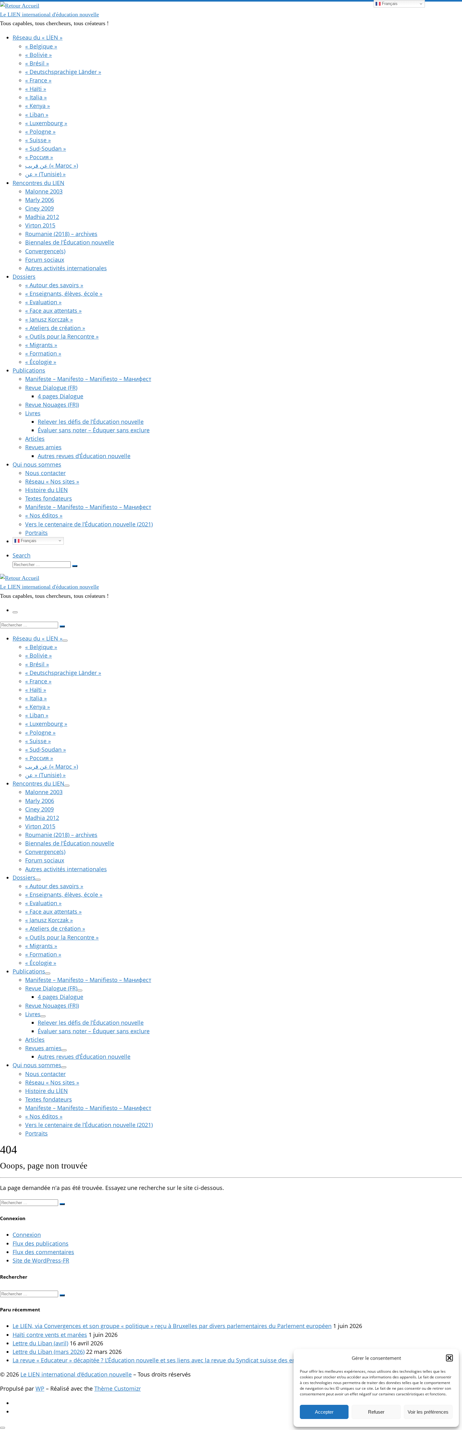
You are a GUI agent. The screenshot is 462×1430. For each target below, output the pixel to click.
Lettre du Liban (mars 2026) (49, 1351)
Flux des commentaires (43, 1252)
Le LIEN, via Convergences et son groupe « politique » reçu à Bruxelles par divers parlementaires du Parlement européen (172, 1326)
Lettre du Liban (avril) (40, 1343)
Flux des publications (41, 1243)
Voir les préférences (428, 1412)
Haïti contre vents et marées (50, 1334)
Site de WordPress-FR (41, 1260)
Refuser (376, 1412)
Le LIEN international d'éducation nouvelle (76, 1374)
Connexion (27, 1234)
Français (27, 540)
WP (40, 1388)
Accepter (324, 1412)
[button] (449, 1358)
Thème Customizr (117, 1388)
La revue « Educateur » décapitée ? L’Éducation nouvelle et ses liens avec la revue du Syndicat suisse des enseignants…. (170, 1360)
